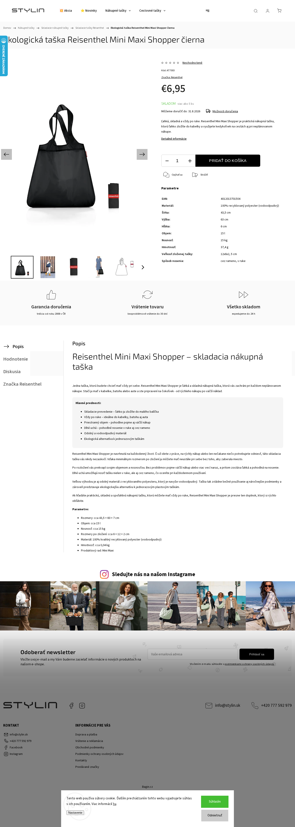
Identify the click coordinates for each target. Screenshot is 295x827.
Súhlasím (215, 801)
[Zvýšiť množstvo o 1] (189, 160)
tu (114, 804)
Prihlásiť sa (256, 654)
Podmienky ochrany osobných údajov (99, 754)
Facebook (71, 705)
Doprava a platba (86, 734)
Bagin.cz (147, 787)
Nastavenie (75, 812)
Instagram (82, 705)
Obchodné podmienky (89, 747)
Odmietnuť (215, 815)
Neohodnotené (192, 62)
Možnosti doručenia (225, 111)
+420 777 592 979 (276, 705)
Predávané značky (87, 767)
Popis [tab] (18, 346)
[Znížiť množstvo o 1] (167, 160)
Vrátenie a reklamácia (89, 741)
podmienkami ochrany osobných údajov (249, 664)
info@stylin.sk (227, 705)
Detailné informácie (174, 139)
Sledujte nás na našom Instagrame (153, 574)
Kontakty (81, 760)
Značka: (171, 77)
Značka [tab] (22, 384)
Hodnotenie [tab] (15, 359)
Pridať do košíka (227, 160)
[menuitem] (65, 11)
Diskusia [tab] (12, 371)
